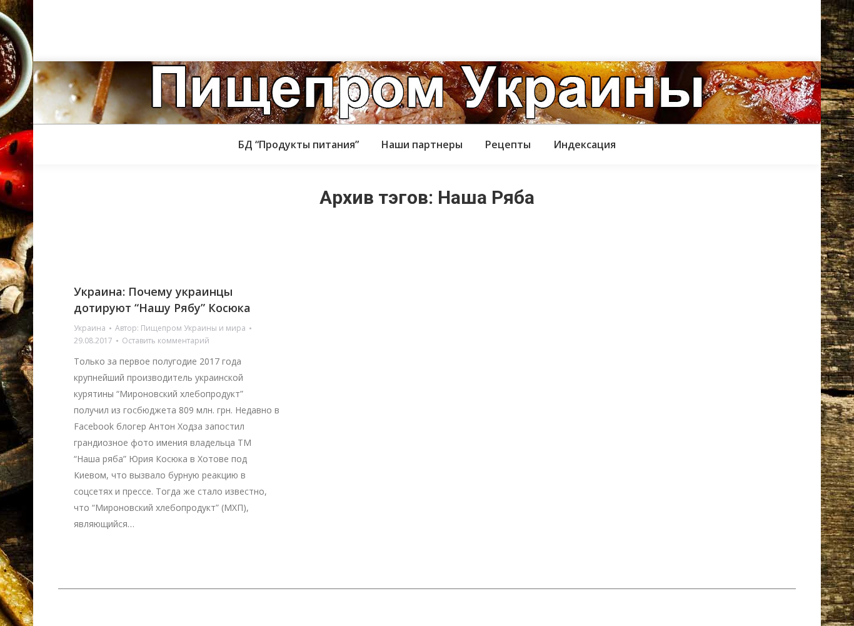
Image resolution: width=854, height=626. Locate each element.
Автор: (180, 328)
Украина (90, 328)
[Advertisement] (227, 28)
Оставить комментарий (165, 340)
